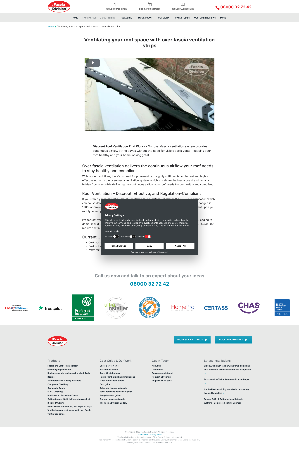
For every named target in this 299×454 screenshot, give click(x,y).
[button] (228, 7)
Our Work (163, 17)
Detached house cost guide (113, 388)
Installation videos (109, 369)
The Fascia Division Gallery (113, 403)
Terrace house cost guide (112, 399)
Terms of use (143, 434)
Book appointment (149, 9)
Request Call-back (116, 9)
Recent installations (110, 373)
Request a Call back (190, 339)
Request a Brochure (183, 9)
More (223, 17)
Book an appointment (162, 373)
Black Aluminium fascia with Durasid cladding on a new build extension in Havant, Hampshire (227, 368)
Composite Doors (56, 388)
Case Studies (182, 17)
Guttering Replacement (59, 369)
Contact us (157, 369)
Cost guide (105, 384)
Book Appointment (231, 339)
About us (156, 366)
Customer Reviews (205, 17)
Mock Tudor (145, 17)
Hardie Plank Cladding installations (117, 377)
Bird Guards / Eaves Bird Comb (62, 395)
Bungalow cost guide (110, 395)
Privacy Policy (155, 434)
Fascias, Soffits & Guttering (99, 17)
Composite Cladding (57, 384)
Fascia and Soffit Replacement (62, 366)
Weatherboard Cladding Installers (64, 380)
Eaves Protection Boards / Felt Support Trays (69, 406)
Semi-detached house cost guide (116, 391)
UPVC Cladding (55, 391)
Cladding (126, 17)
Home (75, 17)
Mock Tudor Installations (112, 380)
